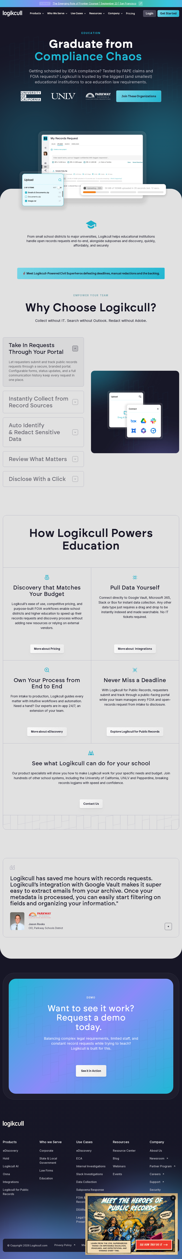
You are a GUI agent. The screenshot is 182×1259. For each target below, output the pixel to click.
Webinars (119, 1166)
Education (46, 1178)
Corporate (46, 1150)
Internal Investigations (90, 1166)
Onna (6, 1174)
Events (117, 1174)
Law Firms (46, 1170)
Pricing (130, 13)
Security (155, 1189)
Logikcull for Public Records (15, 1192)
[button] (37, 13)
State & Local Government (48, 1160)
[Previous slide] (159, 926)
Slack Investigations (89, 1174)
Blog (116, 1158)
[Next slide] (168, 926)
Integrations (11, 1182)
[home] (13, 13)
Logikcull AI (10, 1166)
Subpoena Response (90, 1189)
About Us (156, 1150)
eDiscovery (10, 1150)
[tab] (43, 362)
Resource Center (124, 1150)
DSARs (80, 1209)
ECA (79, 1158)
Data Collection (86, 1182)
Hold (6, 1158)
